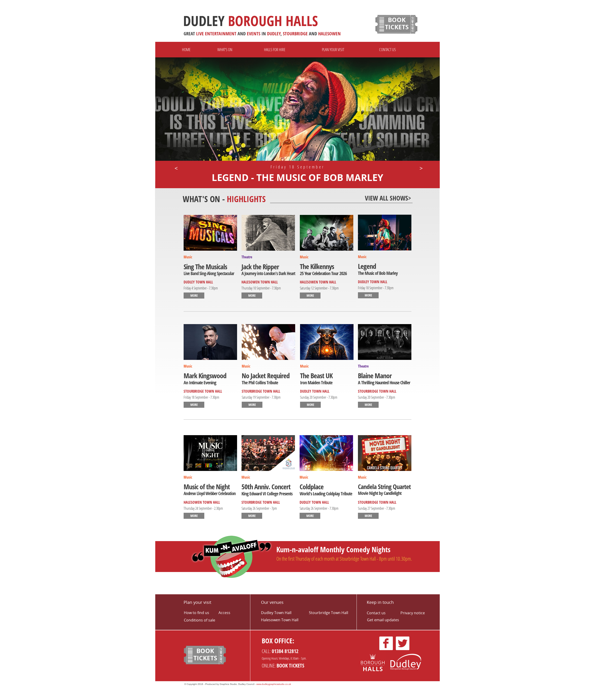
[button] (175, 168)
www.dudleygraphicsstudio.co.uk (273, 684)
